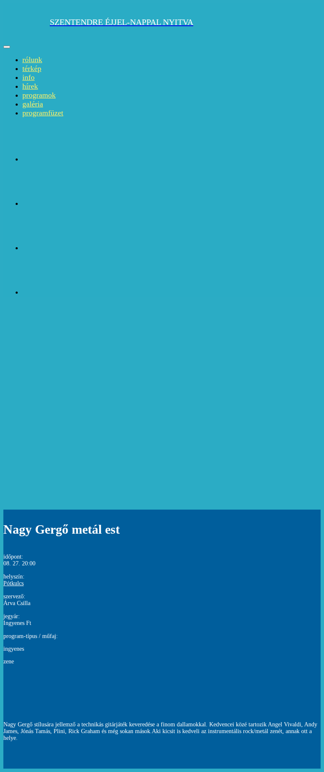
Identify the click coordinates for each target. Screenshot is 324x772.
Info (28, 77)
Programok (39, 95)
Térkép (31, 68)
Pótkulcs (13, 583)
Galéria (32, 104)
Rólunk (32, 59)
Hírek (30, 86)
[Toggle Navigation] (6, 47)
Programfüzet (42, 113)
